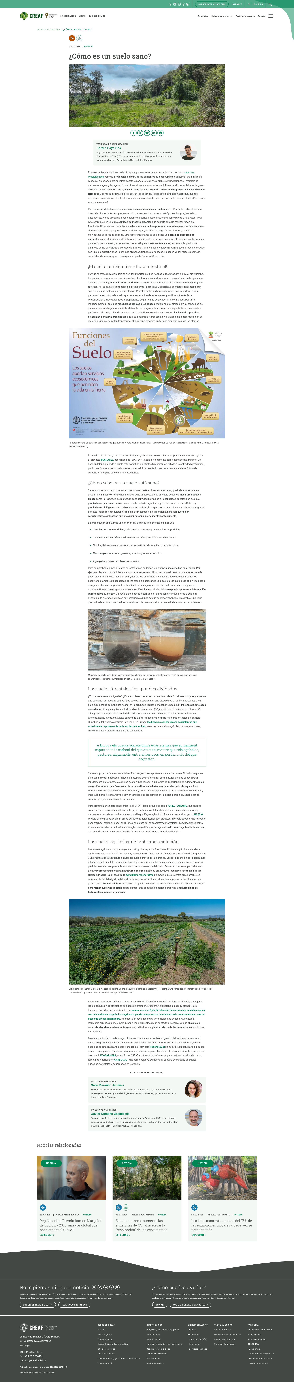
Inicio (40, 30)
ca (255, 4)
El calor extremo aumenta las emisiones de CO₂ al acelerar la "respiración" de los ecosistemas (141, 1225)
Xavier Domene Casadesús (110, 1114)
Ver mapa (25, 1345)
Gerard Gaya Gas (108, 148)
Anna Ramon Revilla (67, 1215)
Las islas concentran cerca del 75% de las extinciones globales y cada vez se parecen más (221, 1225)
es (261, 4)
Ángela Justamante (143, 1215)
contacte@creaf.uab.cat (33, 1360)
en (249, 4)
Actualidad (53, 30)
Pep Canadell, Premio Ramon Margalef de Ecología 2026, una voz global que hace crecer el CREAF (71, 1225)
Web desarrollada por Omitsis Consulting (37, 1372)
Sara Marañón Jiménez (107, 1085)
